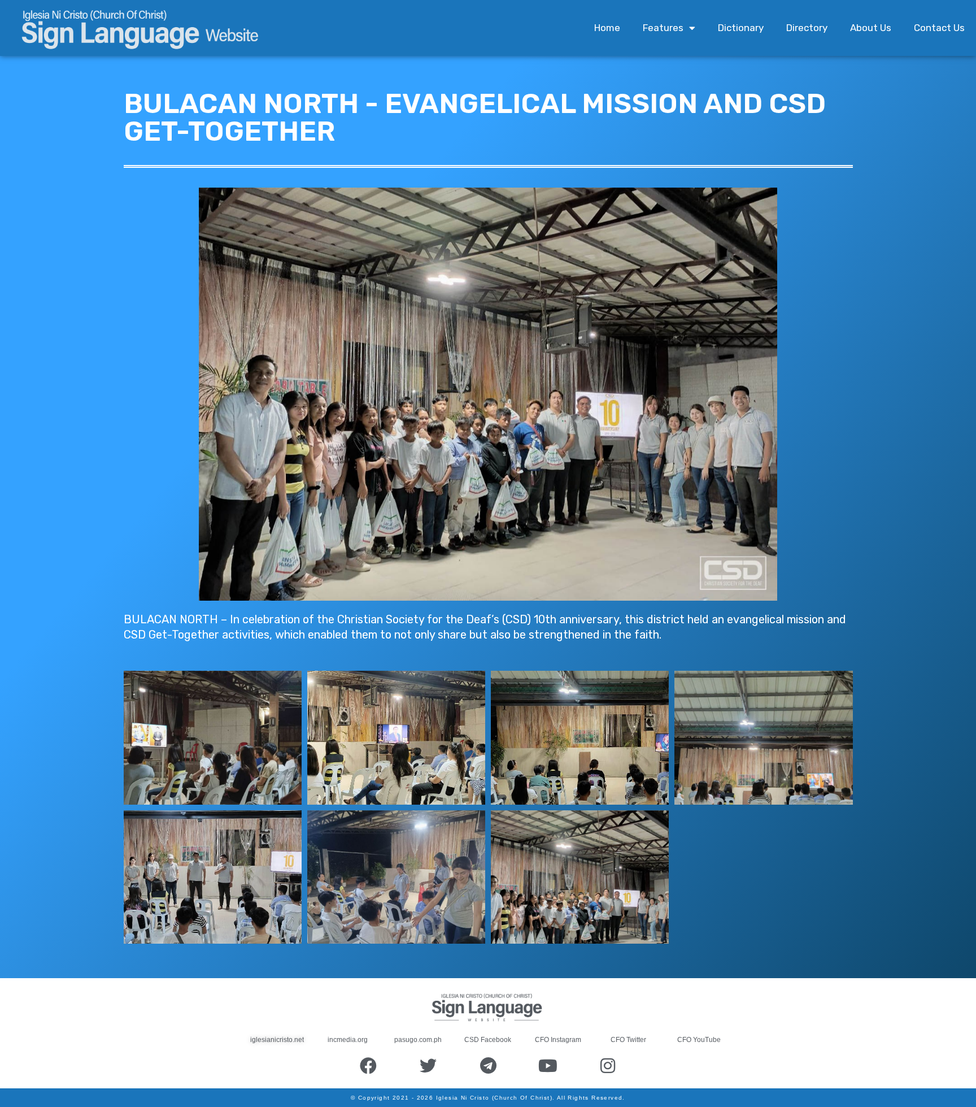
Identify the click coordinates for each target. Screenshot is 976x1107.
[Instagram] (608, 1066)
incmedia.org (348, 1040)
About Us (870, 27)
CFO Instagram (558, 1040)
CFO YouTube (699, 1040)
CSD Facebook (487, 1040)
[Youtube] (548, 1066)
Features (663, 27)
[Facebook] (368, 1066)
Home (607, 27)
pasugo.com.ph (418, 1040)
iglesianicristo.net (277, 1040)
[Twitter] (428, 1066)
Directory (806, 27)
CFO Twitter (628, 1040)
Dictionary (741, 27)
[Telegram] (488, 1066)
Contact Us (939, 27)
